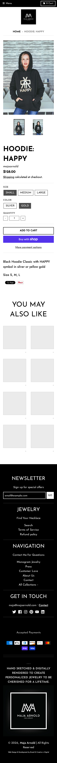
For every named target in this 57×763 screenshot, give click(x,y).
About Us (28, 575)
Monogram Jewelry (28, 562)
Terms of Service (28, 530)
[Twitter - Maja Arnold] (14, 612)
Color (7, 200)
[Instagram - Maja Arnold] (26, 612)
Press (28, 566)
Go (50, 495)
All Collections (27, 584)
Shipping (8, 177)
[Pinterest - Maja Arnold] (31, 612)
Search (28, 525)
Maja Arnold (27, 743)
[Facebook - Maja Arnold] (20, 612)
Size (5, 187)
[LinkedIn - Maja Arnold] (43, 612)
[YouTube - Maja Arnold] (37, 612)
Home (17, 32)
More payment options (28, 247)
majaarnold (10, 166)
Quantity (9, 213)
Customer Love (28, 571)
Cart (49, 3)
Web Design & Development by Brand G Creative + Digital (28, 752)
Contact (28, 580)
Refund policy (28, 534)
